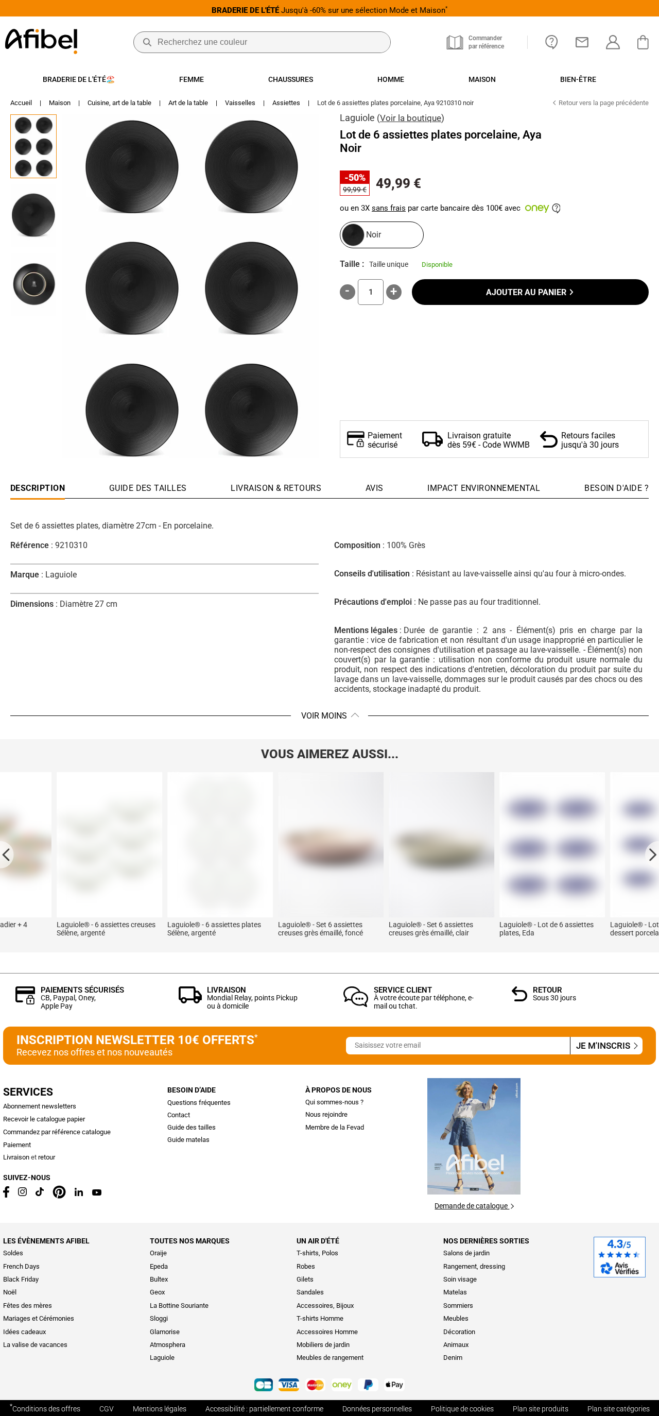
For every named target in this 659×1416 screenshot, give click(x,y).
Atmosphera (167, 1345)
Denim (452, 1357)
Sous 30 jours (554, 998)
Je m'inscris (604, 1046)
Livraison (226, 990)
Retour (547, 990)
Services (28, 1092)
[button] (190, 286)
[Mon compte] (613, 42)
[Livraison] (190, 1000)
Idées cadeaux (24, 1332)
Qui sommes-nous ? (334, 1102)
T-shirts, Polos (317, 1253)
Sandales (310, 1292)
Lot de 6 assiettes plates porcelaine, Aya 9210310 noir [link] (395, 103)
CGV (106, 1409)
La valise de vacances (35, 1345)
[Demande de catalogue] (474, 1192)
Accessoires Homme (327, 1332)
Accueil (21, 103)
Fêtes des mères (27, 1305)
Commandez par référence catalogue (57, 1132)
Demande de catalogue (472, 1206)
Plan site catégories (618, 1409)
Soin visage (460, 1279)
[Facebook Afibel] (6, 1195)
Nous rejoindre (326, 1114)
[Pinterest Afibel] (59, 1196)
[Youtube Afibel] (96, 1193)
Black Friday (21, 1279)
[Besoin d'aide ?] (551, 42)
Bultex (159, 1279)
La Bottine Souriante (179, 1305)
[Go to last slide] (7, 854)
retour (46, 1157)
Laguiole (357, 117)
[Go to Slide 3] (33, 284)
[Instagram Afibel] (22, 1194)
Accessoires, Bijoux (325, 1305)
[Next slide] (652, 854)
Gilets (305, 1279)
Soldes (13, 1253)
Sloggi (159, 1318)
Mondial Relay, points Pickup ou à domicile (252, 1002)
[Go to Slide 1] (33, 146)
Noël (9, 1292)
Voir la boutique (410, 118)
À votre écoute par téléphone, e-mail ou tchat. (424, 1002)
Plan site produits (540, 1409)
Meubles (456, 1318)
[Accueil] (41, 42)
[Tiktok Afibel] (39, 1194)
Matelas (455, 1292)
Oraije (158, 1253)
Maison (60, 103)
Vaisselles (240, 103)
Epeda (159, 1266)
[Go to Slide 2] (33, 215)
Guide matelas (188, 1140)
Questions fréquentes (199, 1102)
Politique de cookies (462, 1409)
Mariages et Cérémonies (38, 1318)
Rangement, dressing (474, 1266)
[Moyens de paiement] (329, 1385)
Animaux (456, 1345)
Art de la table (188, 103)
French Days (21, 1266)
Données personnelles (377, 1409)
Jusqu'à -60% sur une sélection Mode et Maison (329, 10)
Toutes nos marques (190, 1241)
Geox (157, 1292)
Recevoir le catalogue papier (44, 1119)
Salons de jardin (466, 1253)
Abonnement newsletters (39, 1106)
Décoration (459, 1332)
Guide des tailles (191, 1127)
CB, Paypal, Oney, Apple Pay (68, 1002)
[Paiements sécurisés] (25, 1001)
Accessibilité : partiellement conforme (264, 1409)
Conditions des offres (45, 1408)
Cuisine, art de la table (119, 103)
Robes (306, 1266)
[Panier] (645, 42)
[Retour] (520, 998)
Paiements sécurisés (82, 990)
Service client (403, 990)
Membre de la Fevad (334, 1127)
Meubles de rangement (330, 1357)
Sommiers (458, 1305)
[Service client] (355, 1004)
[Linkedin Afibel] (79, 1194)
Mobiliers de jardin (323, 1345)
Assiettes (286, 103)
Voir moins (324, 716)
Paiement (17, 1145)
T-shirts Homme (320, 1318)
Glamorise (165, 1332)
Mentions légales (159, 1409)
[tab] (616, 491)
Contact (178, 1115)
